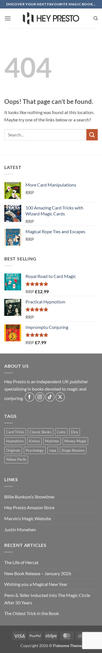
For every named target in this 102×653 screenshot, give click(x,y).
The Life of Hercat (21, 562)
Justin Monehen (20, 529)
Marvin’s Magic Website (27, 518)
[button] (7, 18)
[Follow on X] (60, 397)
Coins (61, 432)
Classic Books (40, 432)
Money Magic (75, 441)
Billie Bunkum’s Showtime (29, 496)
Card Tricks (15, 432)
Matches (52, 441)
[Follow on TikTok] (50, 397)
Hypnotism (15, 441)
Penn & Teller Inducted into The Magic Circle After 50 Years (47, 598)
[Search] (96, 18)
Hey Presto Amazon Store (29, 507)
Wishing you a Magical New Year (35, 584)
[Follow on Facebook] (29, 397)
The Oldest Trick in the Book (31, 613)
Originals (13, 450)
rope (52, 450)
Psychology (35, 450)
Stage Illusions (73, 450)
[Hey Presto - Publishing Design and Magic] (51, 18)
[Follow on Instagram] (39, 397)
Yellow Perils (16, 459)
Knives (34, 441)
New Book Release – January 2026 (37, 573)
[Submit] (92, 134)
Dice (74, 432)
